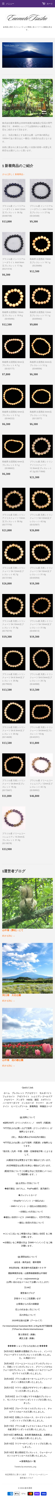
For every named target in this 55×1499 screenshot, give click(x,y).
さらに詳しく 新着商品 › (13, 174)
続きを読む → (8, 936)
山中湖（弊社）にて (12, 930)
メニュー (10, 3)
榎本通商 (28, 1488)
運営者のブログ (26, 1478)
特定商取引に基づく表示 (15, 1474)
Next (51, 55)
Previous (4, 55)
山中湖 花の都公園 (12, 1060)
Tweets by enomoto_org (25, 1467)
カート (49, 3)
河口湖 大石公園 (11, 995)
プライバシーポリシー (38, 1474)
